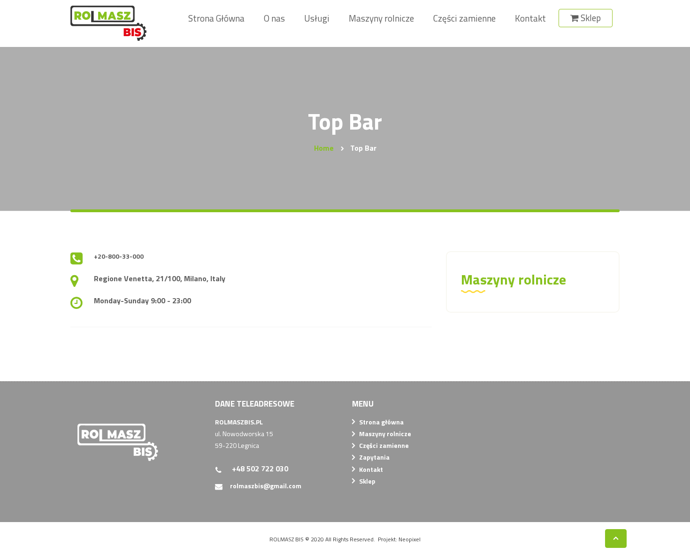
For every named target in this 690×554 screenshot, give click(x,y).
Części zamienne (384, 445)
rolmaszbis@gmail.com (265, 486)
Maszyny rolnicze (385, 434)
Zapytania (374, 457)
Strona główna (381, 422)
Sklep (367, 481)
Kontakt (371, 469)
